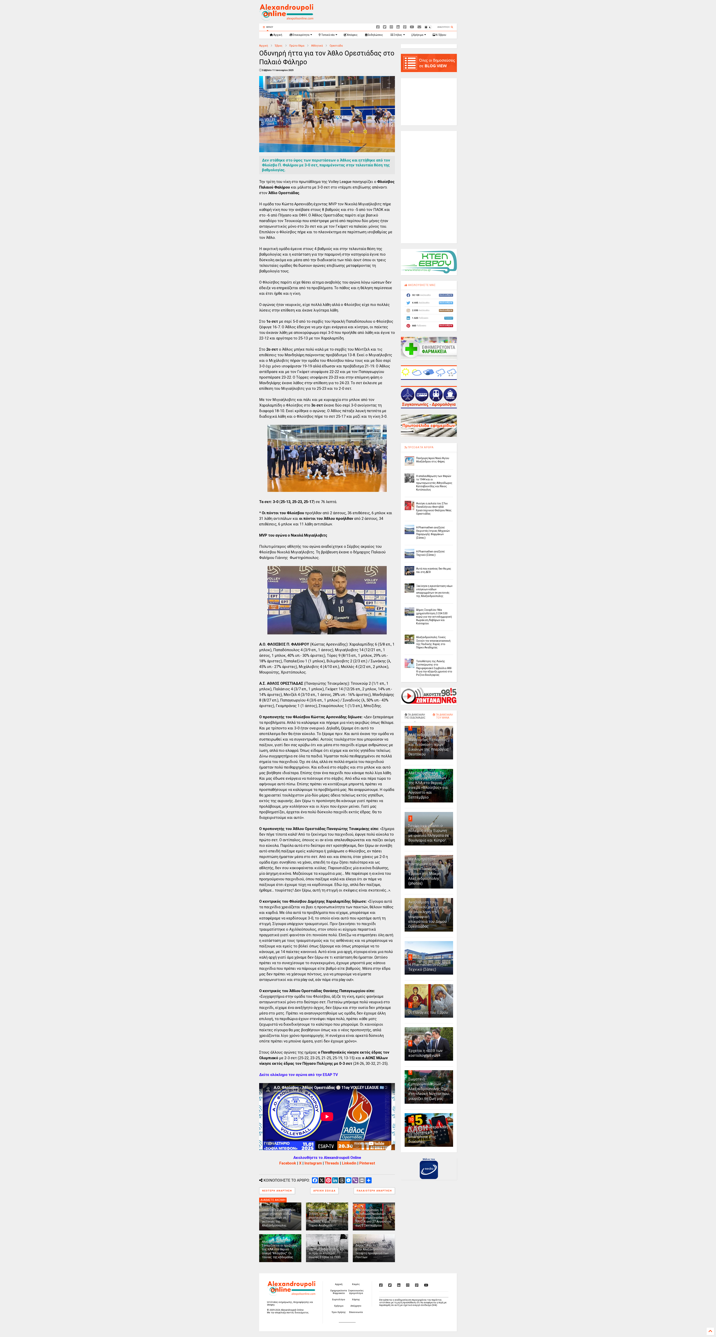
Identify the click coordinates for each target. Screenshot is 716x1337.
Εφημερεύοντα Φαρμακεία (338, 1292)
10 (411, 1119)
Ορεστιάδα (336, 45)
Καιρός (356, 1284)
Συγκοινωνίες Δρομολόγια (356, 1292)
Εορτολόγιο (338, 1299)
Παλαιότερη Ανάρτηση (374, 1190)
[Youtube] (412, 27)
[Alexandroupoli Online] (286, 19)
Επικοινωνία (356, 1312)
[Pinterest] (404, 27)
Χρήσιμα (417, 34)
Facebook (287, 1163)
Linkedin (349, 1163)
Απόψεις (352, 34)
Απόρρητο (355, 1306)
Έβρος (278, 45)
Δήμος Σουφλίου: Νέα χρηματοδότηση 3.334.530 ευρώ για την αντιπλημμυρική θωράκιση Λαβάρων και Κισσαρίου (434, 616)
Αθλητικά (317, 45)
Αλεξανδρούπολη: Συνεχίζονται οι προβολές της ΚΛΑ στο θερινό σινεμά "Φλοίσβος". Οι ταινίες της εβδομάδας (279, 1249)
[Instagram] (391, 27)
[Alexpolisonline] (419, 27)
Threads (332, 1163)
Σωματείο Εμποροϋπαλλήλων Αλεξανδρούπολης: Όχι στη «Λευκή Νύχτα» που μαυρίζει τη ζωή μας (428, 1089)
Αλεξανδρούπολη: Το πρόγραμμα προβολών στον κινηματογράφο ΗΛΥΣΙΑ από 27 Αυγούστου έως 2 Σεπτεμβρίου (373, 1217)
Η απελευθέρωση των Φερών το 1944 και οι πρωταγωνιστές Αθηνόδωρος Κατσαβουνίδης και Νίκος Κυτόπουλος (434, 483)
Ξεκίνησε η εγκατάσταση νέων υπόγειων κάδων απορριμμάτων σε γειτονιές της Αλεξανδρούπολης (278, 1217)
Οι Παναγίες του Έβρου (428, 1012)
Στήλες (397, 34)
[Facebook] (378, 27)
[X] (384, 27)
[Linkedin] (398, 27)
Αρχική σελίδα (324, 1190)
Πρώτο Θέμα (296, 45)
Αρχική (277, 34)
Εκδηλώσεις (375, 34)
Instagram (313, 1163)
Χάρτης (356, 1299)
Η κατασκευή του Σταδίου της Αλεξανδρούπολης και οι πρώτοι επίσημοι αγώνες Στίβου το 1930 (326, 1251)
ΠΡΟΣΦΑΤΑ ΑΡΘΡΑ (420, 447)
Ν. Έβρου (440, 34)
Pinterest (367, 1163)
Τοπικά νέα (328, 34)
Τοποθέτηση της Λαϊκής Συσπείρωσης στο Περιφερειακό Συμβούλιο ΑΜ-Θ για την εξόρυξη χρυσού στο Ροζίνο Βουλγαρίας (434, 668)
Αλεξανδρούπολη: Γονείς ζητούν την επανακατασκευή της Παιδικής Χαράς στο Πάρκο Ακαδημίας (325, 1217)
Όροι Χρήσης (339, 1312)
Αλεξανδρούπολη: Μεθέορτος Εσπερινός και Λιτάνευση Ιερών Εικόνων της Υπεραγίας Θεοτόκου (428, 744)
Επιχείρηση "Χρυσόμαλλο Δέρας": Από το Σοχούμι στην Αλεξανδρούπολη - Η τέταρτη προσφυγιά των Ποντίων (373, 1249)
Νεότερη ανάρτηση (277, 1190)
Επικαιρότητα (300, 34)
